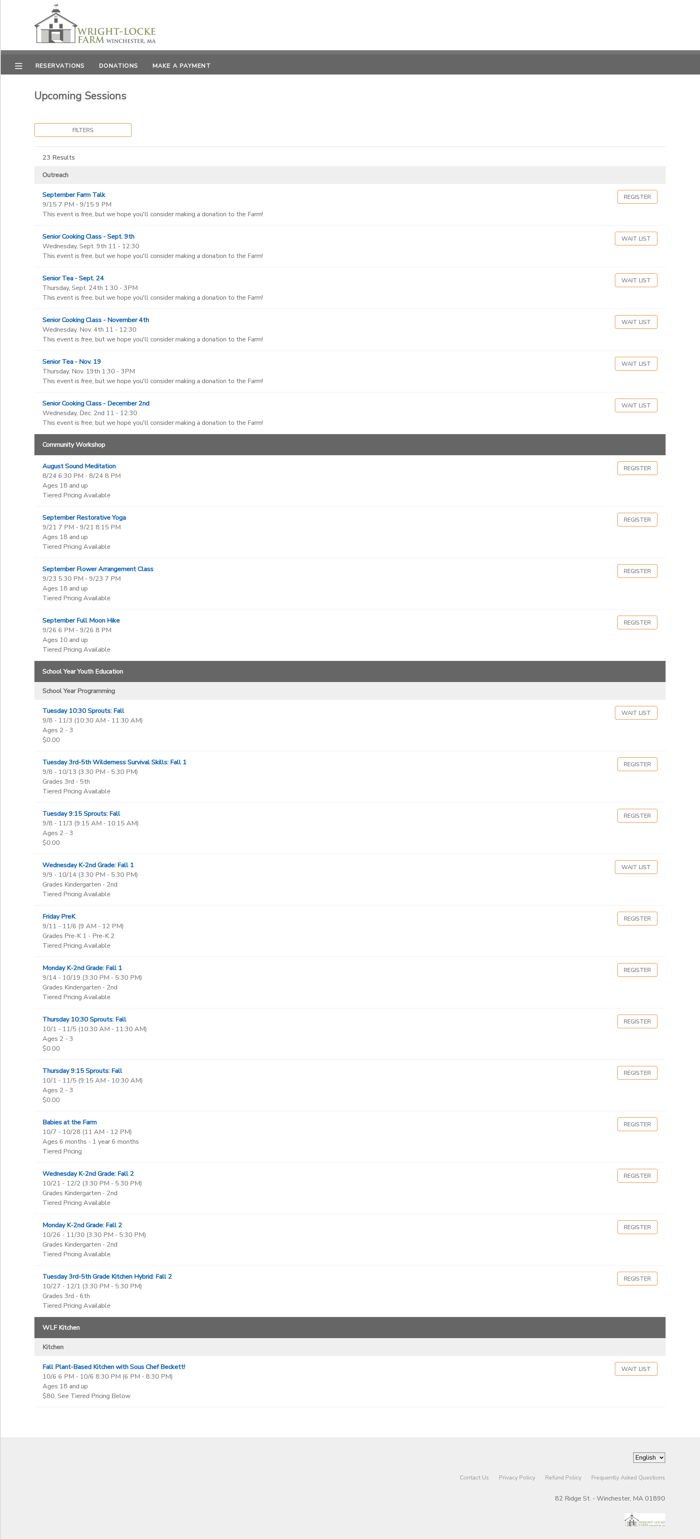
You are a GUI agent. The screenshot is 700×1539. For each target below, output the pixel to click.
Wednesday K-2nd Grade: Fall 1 (88, 865)
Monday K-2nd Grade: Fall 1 (82, 967)
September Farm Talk (74, 194)
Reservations (60, 66)
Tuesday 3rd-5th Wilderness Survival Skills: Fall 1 (115, 762)
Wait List (636, 238)
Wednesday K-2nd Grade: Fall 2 (88, 1173)
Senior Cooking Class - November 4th (96, 319)
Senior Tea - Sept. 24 (73, 278)
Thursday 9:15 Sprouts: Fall (82, 1070)
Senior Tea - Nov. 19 (72, 361)
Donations (119, 66)
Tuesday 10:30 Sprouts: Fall (83, 710)
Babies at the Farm (70, 1122)
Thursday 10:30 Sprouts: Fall (84, 1019)
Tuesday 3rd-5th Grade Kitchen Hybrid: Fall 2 (107, 1276)
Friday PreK (59, 916)
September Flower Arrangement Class (98, 569)
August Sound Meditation (79, 466)
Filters (83, 130)
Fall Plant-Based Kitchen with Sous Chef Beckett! (114, 1366)
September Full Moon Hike (81, 620)
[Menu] (24, 65)
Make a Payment (182, 66)
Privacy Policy (517, 1477)
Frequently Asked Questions (628, 1477)
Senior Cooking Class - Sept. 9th (88, 236)
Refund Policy (563, 1477)
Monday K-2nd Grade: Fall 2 (82, 1225)
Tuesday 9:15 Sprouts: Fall (81, 813)
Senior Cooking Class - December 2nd (96, 403)
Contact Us (474, 1477)
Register (637, 197)
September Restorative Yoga (84, 517)
